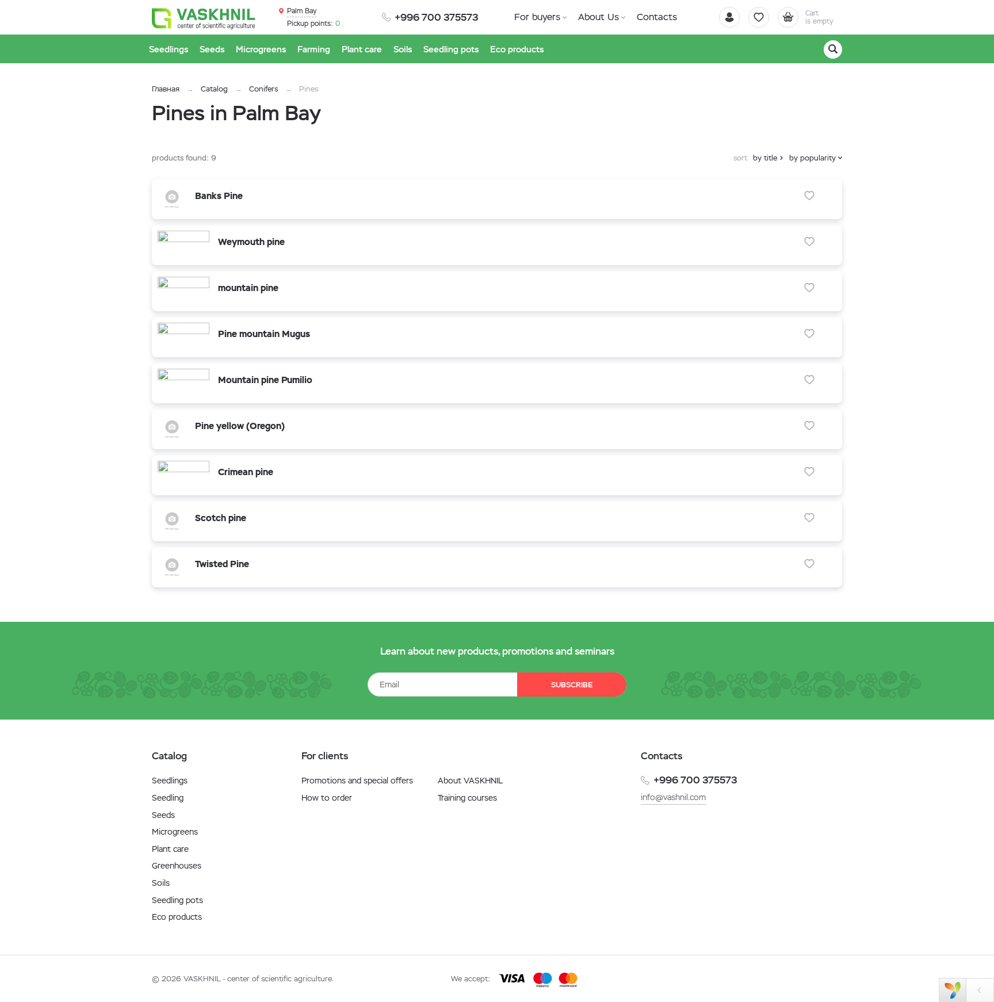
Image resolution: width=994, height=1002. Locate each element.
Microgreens (175, 832)
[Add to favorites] (809, 195)
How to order (326, 798)
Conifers (263, 89)
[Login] (729, 17)
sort (740, 158)
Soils (161, 883)
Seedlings (170, 780)
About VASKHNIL (470, 780)
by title (765, 158)
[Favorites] (758, 17)
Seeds (163, 815)
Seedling (167, 798)
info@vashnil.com (673, 797)
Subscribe (571, 685)
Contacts (657, 17)
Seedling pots (177, 900)
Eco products (177, 917)
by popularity (812, 158)
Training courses (467, 798)
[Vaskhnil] (203, 18)
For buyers (537, 17)
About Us (598, 17)
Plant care (170, 849)
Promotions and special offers (357, 780)
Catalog (214, 89)
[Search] (833, 49)
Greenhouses (176, 866)
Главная (165, 89)
